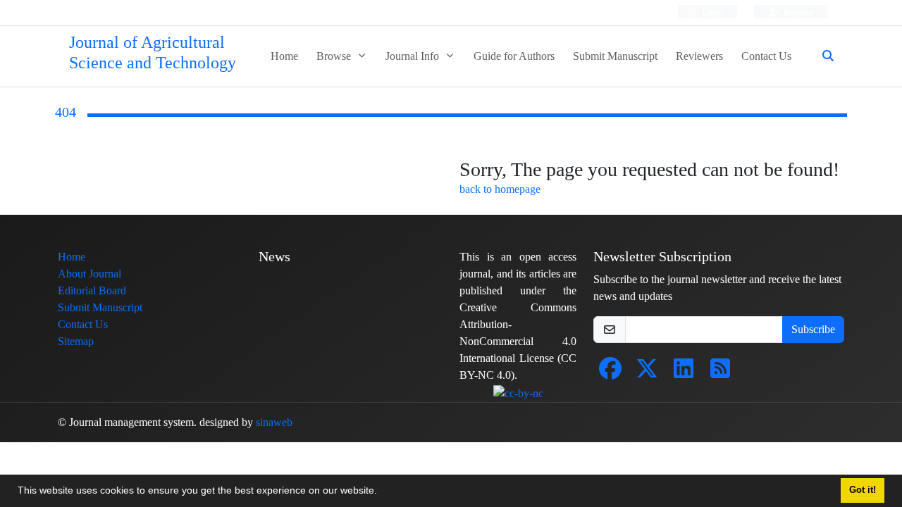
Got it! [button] (862, 490)
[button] (382, 492)
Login (711, 12)
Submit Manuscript (615, 56)
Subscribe (813, 329)
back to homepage (499, 189)
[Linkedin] (683, 373)
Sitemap (76, 341)
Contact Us (766, 56)
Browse (335, 56)
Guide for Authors (514, 56)
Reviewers (699, 56)
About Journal (89, 273)
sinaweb (274, 422)
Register (797, 12)
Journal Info (413, 56)
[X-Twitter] (647, 373)
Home (284, 56)
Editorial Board (92, 290)
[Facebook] (610, 373)
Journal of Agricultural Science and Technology (152, 53)
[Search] (822, 56)
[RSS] (720, 373)
